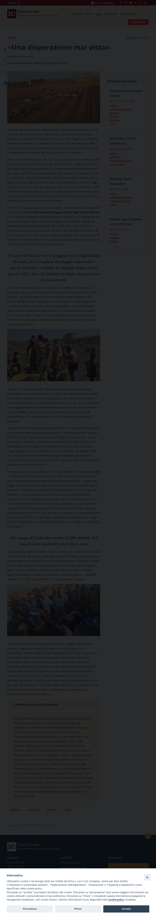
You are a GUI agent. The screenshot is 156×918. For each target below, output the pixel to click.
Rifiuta (78, 908)
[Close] (147, 877)
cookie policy (116, 899)
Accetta (126, 908)
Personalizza (30, 908)
